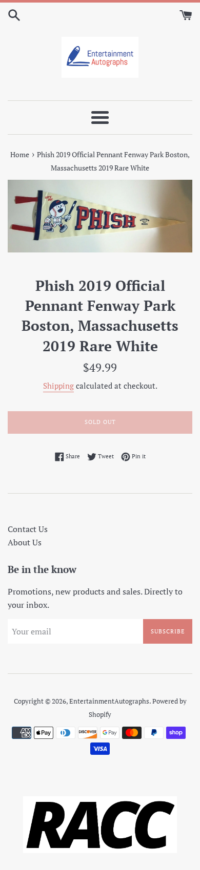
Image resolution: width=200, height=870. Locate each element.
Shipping (58, 385)
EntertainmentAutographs (109, 701)
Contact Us (28, 529)
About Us (25, 542)
